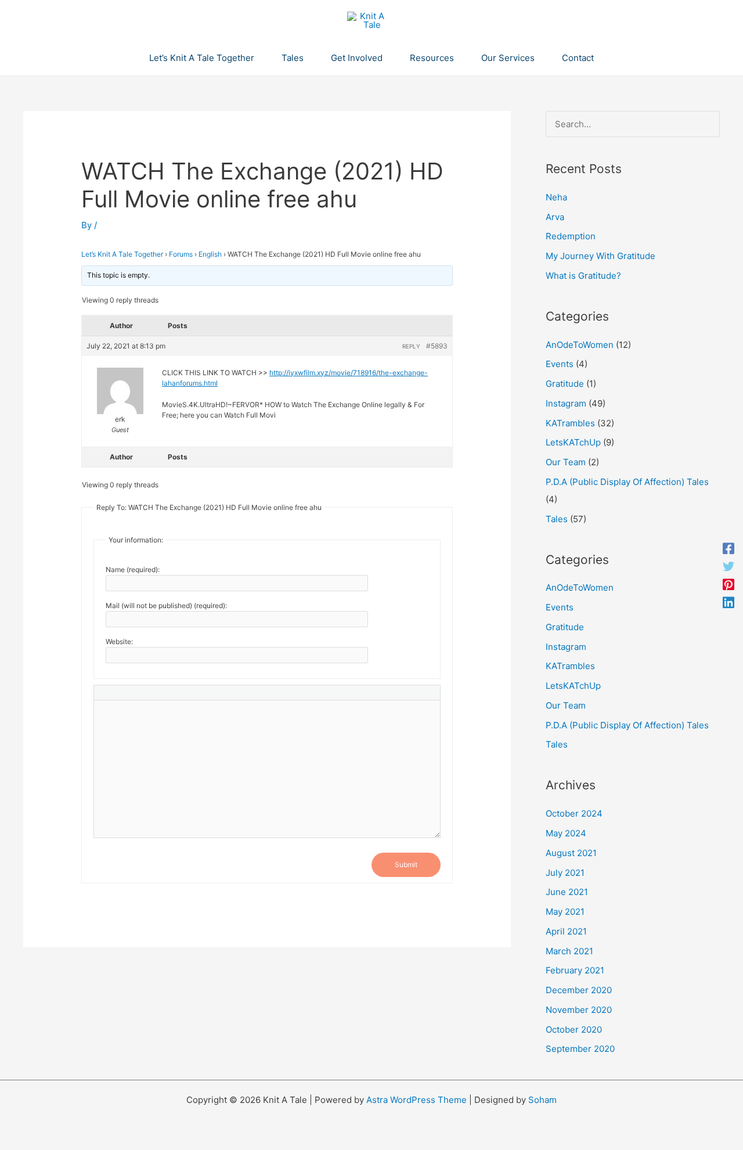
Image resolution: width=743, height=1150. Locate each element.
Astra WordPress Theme (416, 1099)
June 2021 (567, 891)
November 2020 (579, 1009)
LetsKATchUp (573, 442)
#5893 (437, 346)
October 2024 (574, 813)
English (210, 254)
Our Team (566, 462)
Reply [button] (411, 346)
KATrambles (570, 423)
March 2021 (569, 951)
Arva (555, 216)
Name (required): (133, 569)
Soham (542, 1099)
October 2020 (574, 1029)
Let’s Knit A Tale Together (122, 254)
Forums (181, 254)
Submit (406, 864)
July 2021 (565, 872)
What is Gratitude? (583, 275)
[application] (259, 58)
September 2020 (580, 1048)
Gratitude (565, 383)
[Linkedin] (728, 602)
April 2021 (566, 931)
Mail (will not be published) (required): (166, 605)
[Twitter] (728, 566)
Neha (556, 197)
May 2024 (566, 833)
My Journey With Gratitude (600, 255)
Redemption (571, 236)
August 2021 (571, 852)
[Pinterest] (728, 584)
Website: (119, 641)
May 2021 (565, 911)
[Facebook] (728, 548)
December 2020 (579, 990)
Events (560, 363)
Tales (557, 518)
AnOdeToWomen (580, 344)
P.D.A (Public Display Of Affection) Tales (627, 481)
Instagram (566, 403)
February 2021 (575, 970)
